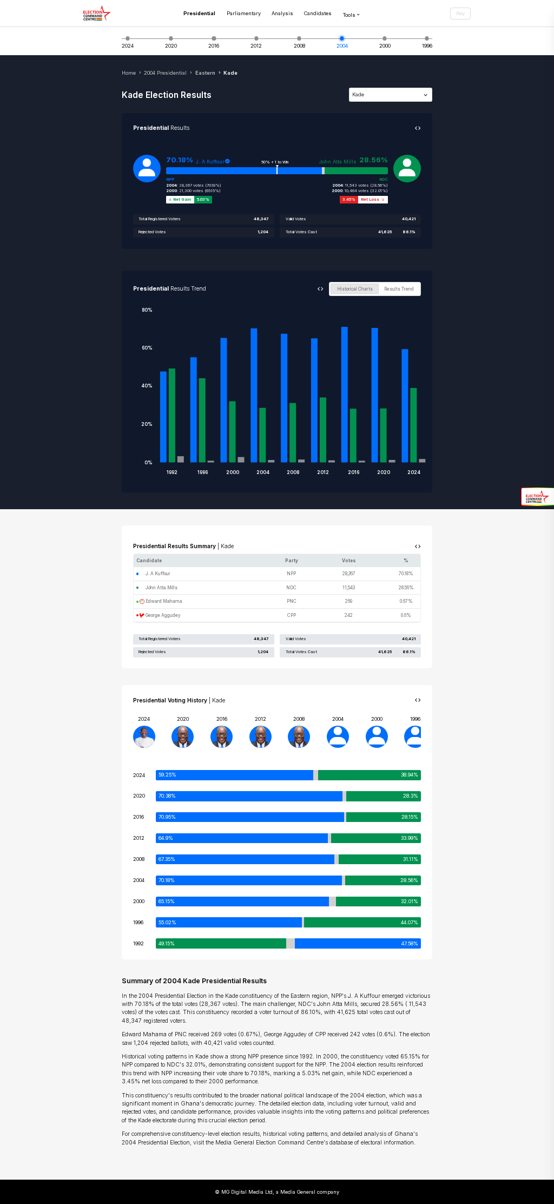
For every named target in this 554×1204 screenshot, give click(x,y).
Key (460, 13)
